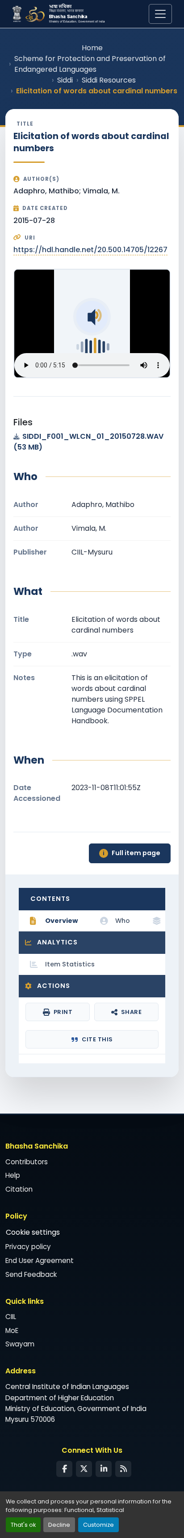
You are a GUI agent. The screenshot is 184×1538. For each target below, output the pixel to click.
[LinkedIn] (104, 1469)
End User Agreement (39, 1260)
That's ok (23, 1525)
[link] (92, 442)
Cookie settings (33, 1232)
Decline (59, 1525)
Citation (19, 1189)
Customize (98, 1525)
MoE (11, 1330)
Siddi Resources (109, 80)
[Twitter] (84, 1469)
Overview (61, 920)
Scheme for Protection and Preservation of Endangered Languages (90, 63)
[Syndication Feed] (123, 1469)
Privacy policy (28, 1246)
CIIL (10, 1316)
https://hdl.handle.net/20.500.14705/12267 (90, 250)
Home (92, 48)
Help (12, 1175)
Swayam (19, 1344)
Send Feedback (31, 1274)
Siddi (65, 80)
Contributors (26, 1162)
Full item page (131, 852)
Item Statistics (70, 964)
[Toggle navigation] (160, 14)
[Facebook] (64, 1469)
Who (122, 920)
